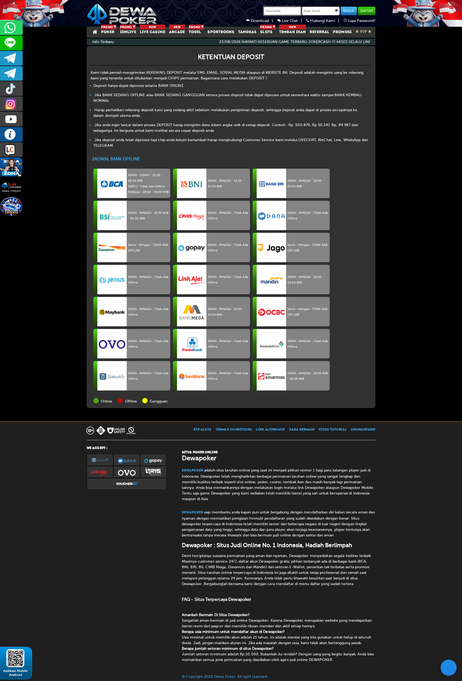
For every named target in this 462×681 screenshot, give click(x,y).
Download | (264, 21)
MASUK (349, 11)
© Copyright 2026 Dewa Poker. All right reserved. (225, 677)
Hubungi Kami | (326, 21)
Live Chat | (294, 21)
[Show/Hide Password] (336, 10)
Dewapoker (192, 470)
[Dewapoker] (123, 13)
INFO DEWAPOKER (11, 134)
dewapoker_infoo (11, 58)
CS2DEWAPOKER (11, 43)
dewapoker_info (11, 73)
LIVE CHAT (11, 149)
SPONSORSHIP (363, 429)
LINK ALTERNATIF (270, 429)
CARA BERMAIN (301, 429)
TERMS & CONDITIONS (233, 429)
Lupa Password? (361, 21)
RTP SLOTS (202, 429)
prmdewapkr (11, 88)
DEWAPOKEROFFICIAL (11, 119)
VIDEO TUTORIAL (332, 429)
